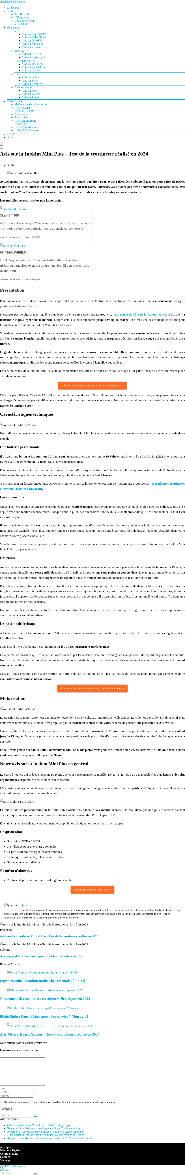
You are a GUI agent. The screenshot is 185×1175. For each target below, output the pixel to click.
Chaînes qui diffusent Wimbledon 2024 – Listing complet (39, 1125)
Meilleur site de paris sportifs (30, 104)
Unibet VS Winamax (26, 130)
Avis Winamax (22, 107)
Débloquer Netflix (24, 20)
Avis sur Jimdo (30, 97)
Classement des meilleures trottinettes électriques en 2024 (45, 999)
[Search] (1, 148)
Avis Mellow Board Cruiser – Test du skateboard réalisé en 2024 (49, 1034)
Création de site (23, 87)
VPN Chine (21, 23)
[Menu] (1, 144)
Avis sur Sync (30, 80)
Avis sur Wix (29, 90)
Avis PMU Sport (24, 110)
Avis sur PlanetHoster (34, 67)
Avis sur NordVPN (33, 40)
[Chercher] (35, 1116)
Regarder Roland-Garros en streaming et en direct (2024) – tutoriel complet (50, 1138)
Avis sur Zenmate (32, 47)
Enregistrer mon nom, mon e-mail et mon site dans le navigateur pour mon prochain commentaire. (59, 1102)
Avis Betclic (21, 114)
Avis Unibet (21, 117)
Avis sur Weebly (31, 93)
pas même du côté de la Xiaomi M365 (140, 314)
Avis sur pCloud (31, 77)
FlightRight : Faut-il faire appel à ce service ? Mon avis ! (44, 1016)
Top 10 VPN (21, 14)
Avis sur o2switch (32, 70)
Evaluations (14, 27)
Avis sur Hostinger (32, 63)
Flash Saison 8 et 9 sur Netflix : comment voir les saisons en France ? (46, 1134)
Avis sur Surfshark (32, 43)
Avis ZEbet (20, 123)
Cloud (17, 74)
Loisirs (11, 133)
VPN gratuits (21, 17)
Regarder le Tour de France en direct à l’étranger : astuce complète (45, 1131)
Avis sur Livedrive (32, 83)
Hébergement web (24, 60)
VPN (10, 10)
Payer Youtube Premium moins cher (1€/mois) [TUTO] (42, 981)
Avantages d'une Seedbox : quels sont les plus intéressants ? (41, 956)
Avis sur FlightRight (33, 57)
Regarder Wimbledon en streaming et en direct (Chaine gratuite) (43, 1128)
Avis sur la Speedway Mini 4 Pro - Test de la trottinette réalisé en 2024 (49, 936)
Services (19, 50)
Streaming (13, 7)
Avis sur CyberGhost (34, 37)
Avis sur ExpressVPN (34, 34)
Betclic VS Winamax (26, 127)
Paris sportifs (14, 101)
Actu (10, 137)
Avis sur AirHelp (31, 53)
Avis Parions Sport (25, 120)
